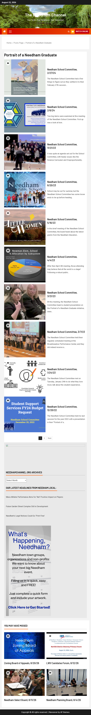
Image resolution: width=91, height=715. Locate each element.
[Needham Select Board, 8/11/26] (24, 682)
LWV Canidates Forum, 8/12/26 (62, 663)
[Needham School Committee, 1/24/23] (25, 377)
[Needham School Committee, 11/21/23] (25, 152)
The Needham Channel (45, 14)
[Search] (68, 31)
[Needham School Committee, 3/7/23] (25, 339)
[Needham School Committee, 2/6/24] (25, 115)
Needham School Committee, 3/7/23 (66, 331)
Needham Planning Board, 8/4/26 (63, 699)
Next (49, 438)
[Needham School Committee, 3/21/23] (25, 302)
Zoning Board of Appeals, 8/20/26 (21, 663)
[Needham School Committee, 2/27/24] (25, 77)
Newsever (53, 712)
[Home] (4, 31)
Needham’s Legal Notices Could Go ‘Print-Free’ (25, 514)
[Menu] (10, 31)
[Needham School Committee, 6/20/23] (25, 189)
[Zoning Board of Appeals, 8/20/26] (24, 645)
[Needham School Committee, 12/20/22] (25, 414)
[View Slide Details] (45, 455)
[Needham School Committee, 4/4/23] (25, 264)
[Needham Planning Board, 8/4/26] (66, 682)
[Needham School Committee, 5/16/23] (25, 227)
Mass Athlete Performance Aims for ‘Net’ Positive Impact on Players (34, 495)
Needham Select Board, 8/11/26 (20, 699)
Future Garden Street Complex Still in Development (27, 505)
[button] (10, 31)
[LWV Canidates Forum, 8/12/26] (66, 645)
